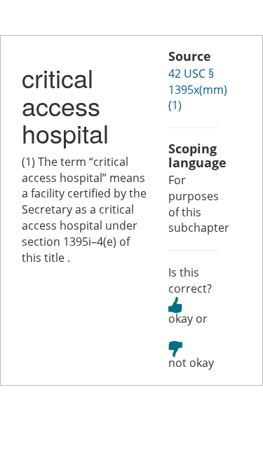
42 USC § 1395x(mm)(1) (197, 89)
